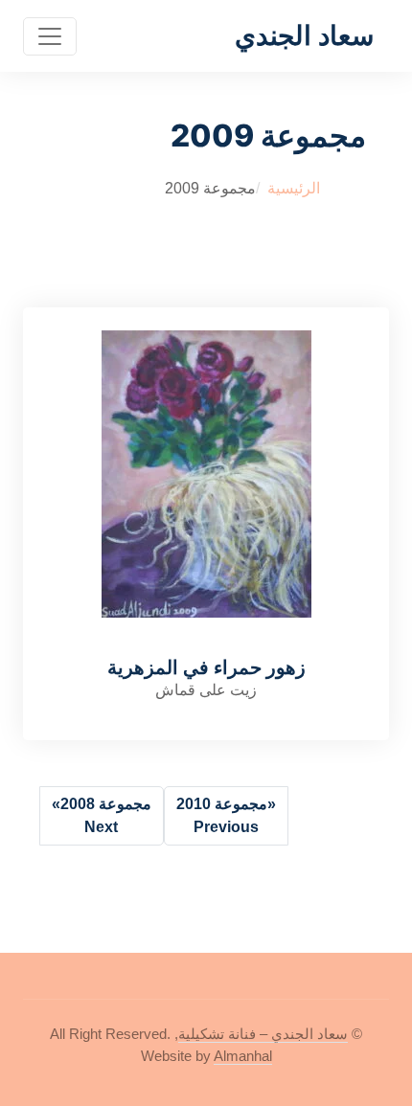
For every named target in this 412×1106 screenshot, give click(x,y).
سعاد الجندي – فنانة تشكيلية (263, 1034)
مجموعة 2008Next (101, 815)
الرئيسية (293, 188)
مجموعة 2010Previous (226, 815)
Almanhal (243, 1056)
